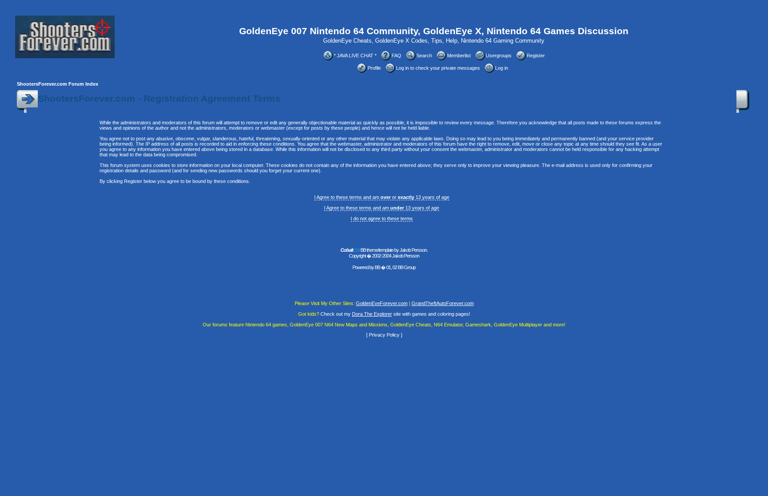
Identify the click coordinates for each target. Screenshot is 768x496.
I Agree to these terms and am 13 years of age (381, 207)
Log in (501, 68)
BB (377, 267)
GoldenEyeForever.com (382, 303)
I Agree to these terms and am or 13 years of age (381, 197)
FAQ (396, 55)
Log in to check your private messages (438, 68)
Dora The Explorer (372, 314)
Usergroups (499, 55)
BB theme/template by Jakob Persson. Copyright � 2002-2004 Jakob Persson (384, 252)
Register (536, 55)
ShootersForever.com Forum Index (57, 84)
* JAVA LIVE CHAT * (355, 55)
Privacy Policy (384, 334)
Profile (374, 68)
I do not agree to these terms (382, 218)
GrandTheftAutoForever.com (443, 303)
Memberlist (459, 55)
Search (424, 55)
